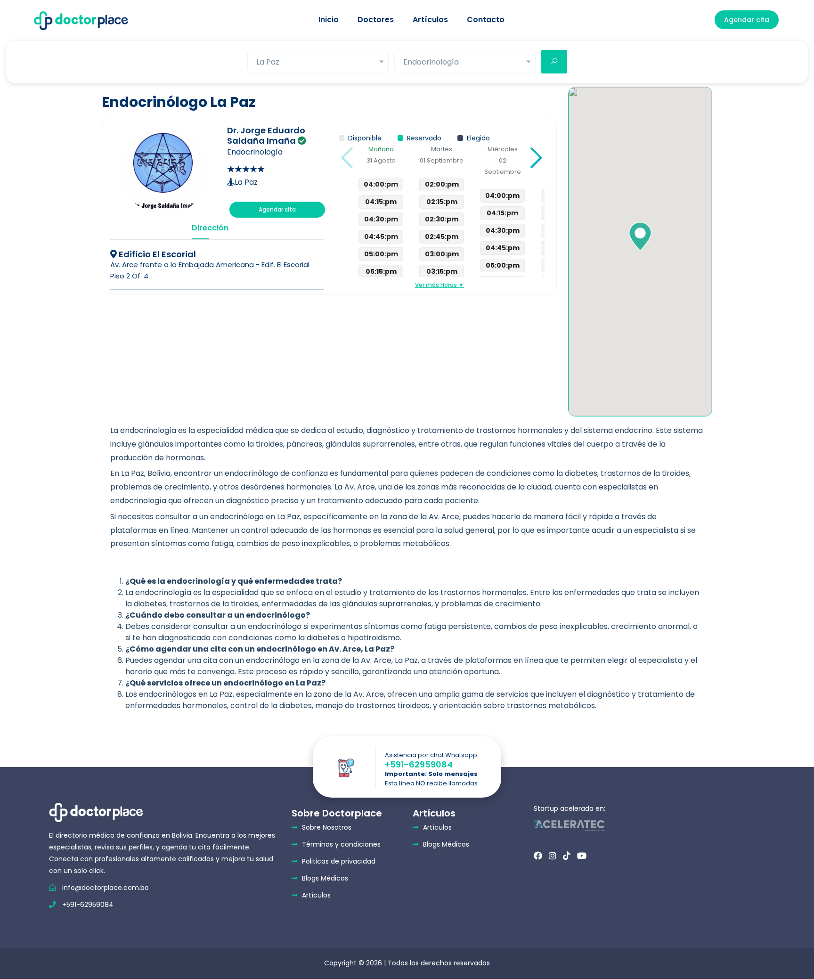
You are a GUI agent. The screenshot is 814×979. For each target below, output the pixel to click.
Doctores (376, 19)
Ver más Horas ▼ (439, 285)
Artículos (430, 19)
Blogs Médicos (325, 878)
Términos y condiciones (341, 844)
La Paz (246, 182)
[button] (535, 157)
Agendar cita (746, 19)
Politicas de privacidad (338, 861)
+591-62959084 (419, 764)
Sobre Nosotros (326, 827)
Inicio (328, 19)
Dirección (201, 227)
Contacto (486, 19)
